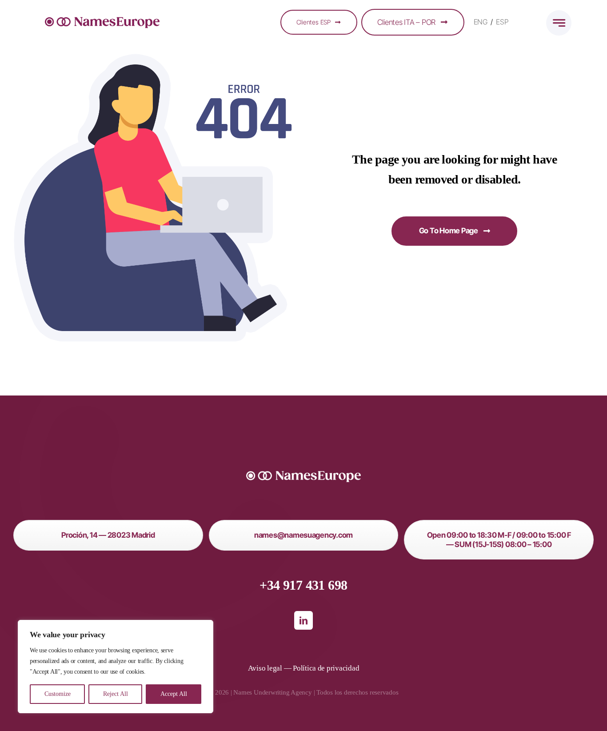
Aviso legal (265, 668)
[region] (115, 666)
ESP (502, 21)
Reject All (115, 694)
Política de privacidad (326, 668)
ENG (480, 21)
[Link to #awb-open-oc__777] (558, 23)
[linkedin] (303, 620)
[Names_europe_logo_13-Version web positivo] (102, 13)
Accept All (173, 694)
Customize (57, 694)
